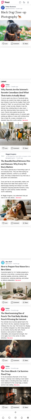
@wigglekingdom (10, 158)
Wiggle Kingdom (11, 154)
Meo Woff (9, 262)
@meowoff (9, 263)
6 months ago (15, 310)
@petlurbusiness (10, 8)
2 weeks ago (14, 86)
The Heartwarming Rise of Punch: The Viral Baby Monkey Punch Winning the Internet (14, 316)
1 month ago (19, 158)
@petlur (8, 86)
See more (25, 120)
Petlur (8, 85)
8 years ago (19, 8)
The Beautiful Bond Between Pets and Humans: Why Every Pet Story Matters (15, 164)
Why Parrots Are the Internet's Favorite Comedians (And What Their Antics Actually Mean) (15, 93)
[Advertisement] (15, 63)
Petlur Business (11, 7)
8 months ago (15, 368)
